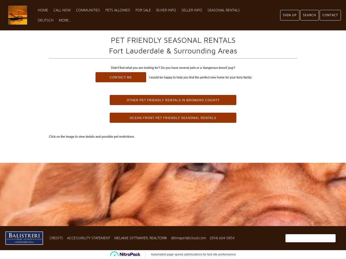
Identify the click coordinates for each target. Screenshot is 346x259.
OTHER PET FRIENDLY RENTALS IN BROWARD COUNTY (173, 100)
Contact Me (121, 77)
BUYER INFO (166, 10)
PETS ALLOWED (117, 10)
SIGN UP (290, 15)
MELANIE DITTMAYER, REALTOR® (140, 237)
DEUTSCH (45, 20)
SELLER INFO (191, 10)
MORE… (65, 20)
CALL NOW (62, 10)
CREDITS (56, 237)
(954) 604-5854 (222, 237)
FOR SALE (143, 10)
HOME (43, 10)
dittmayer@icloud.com (188, 237)
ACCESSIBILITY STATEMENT (88, 237)
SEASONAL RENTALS (223, 10)
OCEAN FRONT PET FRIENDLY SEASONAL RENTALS (173, 118)
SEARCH (309, 15)
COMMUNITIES (88, 10)
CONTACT (330, 15)
